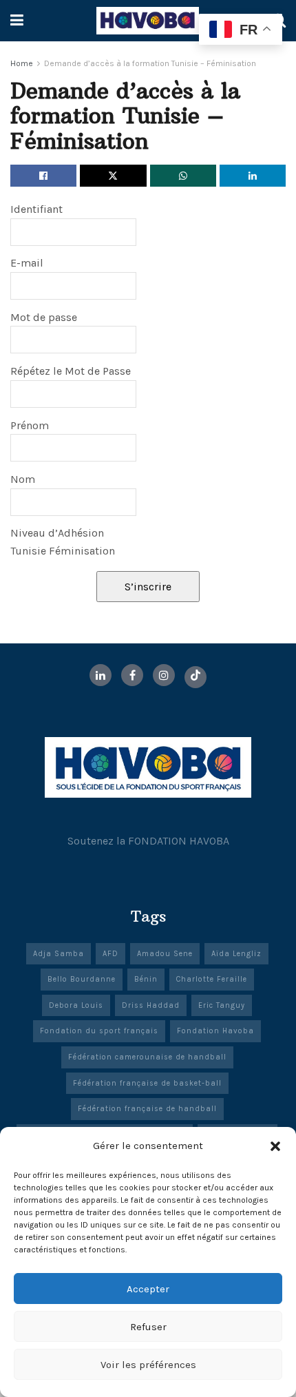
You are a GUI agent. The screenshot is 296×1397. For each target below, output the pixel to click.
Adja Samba (58, 953)
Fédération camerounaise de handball (147, 1057)
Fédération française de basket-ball (147, 1083)
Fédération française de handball (147, 1108)
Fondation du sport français (99, 1030)
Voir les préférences (148, 1364)
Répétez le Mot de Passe (70, 370)
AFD (110, 953)
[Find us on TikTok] (195, 677)
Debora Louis (76, 1005)
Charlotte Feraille (211, 979)
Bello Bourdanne (81, 979)
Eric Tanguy (221, 1005)
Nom (22, 479)
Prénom (29, 425)
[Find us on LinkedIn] (100, 675)
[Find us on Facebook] (132, 675)
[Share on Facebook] (43, 176)
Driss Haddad (151, 1005)
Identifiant (36, 209)
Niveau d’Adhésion (57, 532)
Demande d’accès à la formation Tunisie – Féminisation (150, 63)
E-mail (26, 262)
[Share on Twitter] (113, 176)
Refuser (148, 1327)
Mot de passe (43, 317)
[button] (275, 1146)
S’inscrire (148, 586)
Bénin (146, 979)
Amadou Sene (165, 953)
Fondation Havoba (215, 1030)
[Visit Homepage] (147, 20)
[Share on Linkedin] (253, 176)
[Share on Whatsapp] (183, 176)
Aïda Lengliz (236, 953)
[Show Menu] (16, 20)
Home (21, 63)
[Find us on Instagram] (164, 675)
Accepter (148, 1289)
